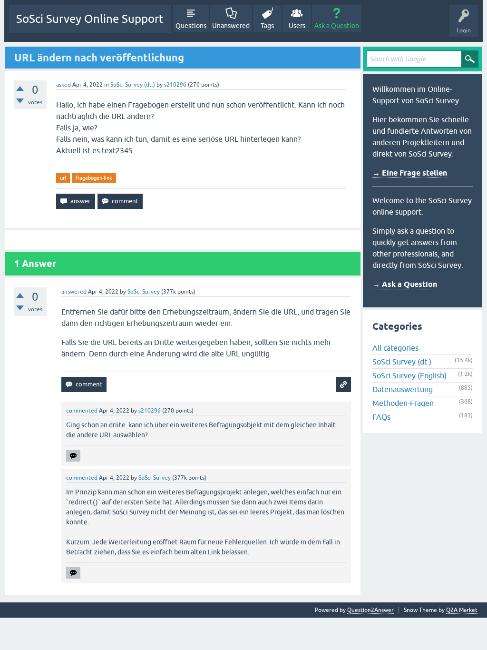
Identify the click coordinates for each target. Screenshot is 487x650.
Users (297, 26)
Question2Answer (370, 610)
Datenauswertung (402, 389)
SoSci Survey (143, 291)
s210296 (175, 84)
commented (81, 410)
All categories (395, 348)
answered (74, 291)
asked (63, 84)
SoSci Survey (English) (409, 375)
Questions (190, 26)
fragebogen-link (94, 178)
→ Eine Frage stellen (409, 172)
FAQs (381, 417)
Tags (267, 26)
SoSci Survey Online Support (90, 18)
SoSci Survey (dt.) (132, 84)
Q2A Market (461, 610)
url (63, 178)
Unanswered (231, 26)
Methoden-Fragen (403, 403)
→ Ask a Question (404, 284)
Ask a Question (336, 26)
